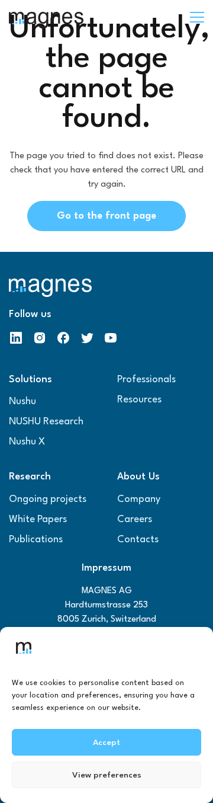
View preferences (106, 775)
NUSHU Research (46, 422)
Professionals (146, 380)
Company (138, 499)
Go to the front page (106, 216)
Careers (134, 519)
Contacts (138, 540)
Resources (139, 400)
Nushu (22, 401)
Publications (36, 540)
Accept (106, 742)
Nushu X (27, 442)
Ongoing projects (47, 499)
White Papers (38, 519)
